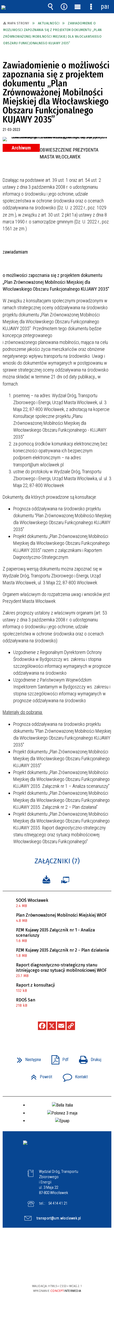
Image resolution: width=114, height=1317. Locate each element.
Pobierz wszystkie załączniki (46, 879)
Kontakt (73, 1075)
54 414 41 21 (57, 1203)
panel (105, 6)
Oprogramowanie (66, 879)
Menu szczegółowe (91, 7)
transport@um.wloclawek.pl (59, 1218)
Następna (27, 1058)
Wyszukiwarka (51, 7)
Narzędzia (64, 7)
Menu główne (78, 7)
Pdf (57, 1058)
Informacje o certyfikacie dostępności (57, 1252)
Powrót (39, 1075)
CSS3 (56, 1270)
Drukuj (88, 1058)
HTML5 (48, 1270)
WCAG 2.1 (73, 1270)
